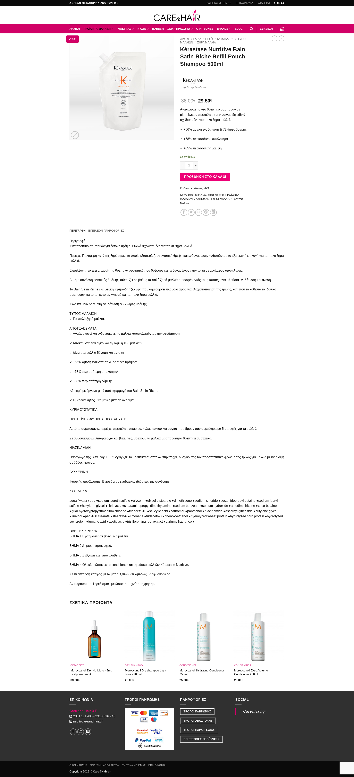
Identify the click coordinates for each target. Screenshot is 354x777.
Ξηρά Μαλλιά (206, 42)
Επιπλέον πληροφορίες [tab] (106, 230)
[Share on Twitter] (191, 212)
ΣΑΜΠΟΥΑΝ (201, 198)
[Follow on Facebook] (274, 3)
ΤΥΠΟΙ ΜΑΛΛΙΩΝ (221, 198)
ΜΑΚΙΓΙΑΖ (124, 28)
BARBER (158, 28)
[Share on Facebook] (183, 212)
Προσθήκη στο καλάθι (205, 177)
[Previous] (70, 650)
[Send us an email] (282, 3)
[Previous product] (281, 38)
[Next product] (274, 38)
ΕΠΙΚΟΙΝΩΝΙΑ (244, 3)
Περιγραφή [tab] (77, 230)
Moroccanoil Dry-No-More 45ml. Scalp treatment (91, 672)
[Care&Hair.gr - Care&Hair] (177, 15)
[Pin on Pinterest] (206, 212)
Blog (239, 28)
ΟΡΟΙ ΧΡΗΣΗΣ (78, 765)
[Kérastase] (193, 82)
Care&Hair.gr (254, 711)
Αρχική (74, 28)
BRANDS (222, 28)
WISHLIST (264, 3)
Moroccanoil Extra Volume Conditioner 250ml (251, 672)
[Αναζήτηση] (251, 29)
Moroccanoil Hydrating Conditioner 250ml (201, 672)
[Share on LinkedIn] (213, 212)
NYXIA (141, 28)
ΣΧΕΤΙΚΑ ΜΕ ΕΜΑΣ (218, 3)
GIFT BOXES (204, 28)
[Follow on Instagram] (278, 3)
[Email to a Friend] (198, 212)
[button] (266, 29)
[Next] (283, 650)
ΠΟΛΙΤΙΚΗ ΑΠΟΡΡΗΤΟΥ (104, 765)
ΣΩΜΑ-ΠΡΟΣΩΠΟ (178, 28)
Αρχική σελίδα (190, 39)
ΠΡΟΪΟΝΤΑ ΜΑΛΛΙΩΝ (97, 28)
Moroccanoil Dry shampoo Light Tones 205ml (145, 672)
